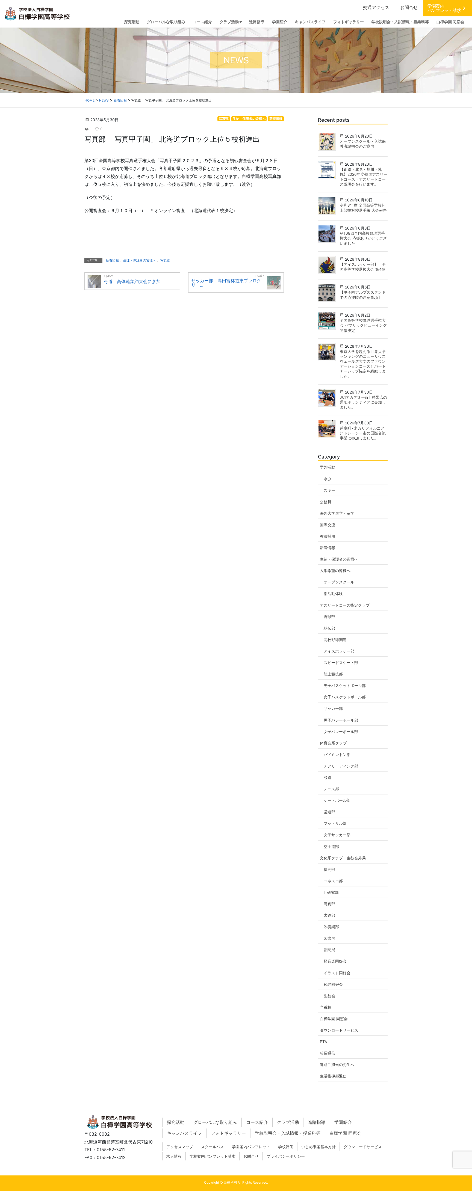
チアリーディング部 (341, 766)
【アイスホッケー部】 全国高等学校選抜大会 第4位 (363, 267)
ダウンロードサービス (339, 1030)
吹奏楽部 (331, 926)
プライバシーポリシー (286, 1156)
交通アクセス (376, 7)
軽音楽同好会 (335, 961)
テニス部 (331, 789)
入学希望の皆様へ (335, 570)
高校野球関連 (335, 639)
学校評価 (285, 1146)
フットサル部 (335, 823)
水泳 (327, 479)
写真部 (224, 119)
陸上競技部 (333, 674)
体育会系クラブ (333, 743)
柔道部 (329, 811)
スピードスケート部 (341, 662)
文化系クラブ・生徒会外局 (343, 858)
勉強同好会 (333, 984)
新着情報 (275, 119)
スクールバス (212, 1146)
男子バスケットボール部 (345, 685)
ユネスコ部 (333, 881)
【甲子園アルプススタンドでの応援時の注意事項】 (363, 294)
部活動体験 (333, 593)
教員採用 (327, 536)
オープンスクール (339, 582)
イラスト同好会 (337, 972)
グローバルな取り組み (215, 1122)
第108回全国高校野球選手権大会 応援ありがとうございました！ (363, 238)
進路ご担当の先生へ (337, 1064)
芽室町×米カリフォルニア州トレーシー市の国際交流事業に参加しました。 (363, 433)
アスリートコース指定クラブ (345, 605)
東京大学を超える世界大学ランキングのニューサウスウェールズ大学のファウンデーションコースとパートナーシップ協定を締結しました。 (363, 364)
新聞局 (329, 949)
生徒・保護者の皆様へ (249, 119)
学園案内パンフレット (251, 1146)
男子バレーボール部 (341, 720)
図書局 (329, 938)
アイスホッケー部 (339, 651)
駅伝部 (329, 628)
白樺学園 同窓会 (334, 1018)
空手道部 (331, 846)
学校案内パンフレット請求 (212, 1156)
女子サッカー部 (337, 834)
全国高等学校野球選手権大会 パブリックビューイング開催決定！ (363, 325)
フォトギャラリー (228, 1133)
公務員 (325, 501)
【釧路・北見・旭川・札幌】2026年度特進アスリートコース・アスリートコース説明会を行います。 (363, 177)
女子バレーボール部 (341, 731)
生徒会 (329, 995)
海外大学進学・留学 (337, 513)
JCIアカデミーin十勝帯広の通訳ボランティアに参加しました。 (363, 402)
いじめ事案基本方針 (318, 1146)
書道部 (329, 915)
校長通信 (327, 1053)
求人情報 (174, 1156)
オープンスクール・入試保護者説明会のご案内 (363, 143)
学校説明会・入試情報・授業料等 (287, 1133)
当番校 (325, 1007)
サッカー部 (333, 708)
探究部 (329, 869)
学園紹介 (343, 1122)
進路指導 (316, 1122)
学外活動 (327, 467)
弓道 (327, 777)
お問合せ (409, 7)
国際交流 (327, 524)
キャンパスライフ (184, 1133)
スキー (329, 490)
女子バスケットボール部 (345, 697)
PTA (323, 1041)
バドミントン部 (337, 754)
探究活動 (175, 1122)
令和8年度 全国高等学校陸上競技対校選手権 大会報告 (363, 207)
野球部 (329, 616)
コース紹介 (257, 1122)
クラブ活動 (288, 1122)
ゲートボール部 (337, 800)
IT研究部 (331, 892)
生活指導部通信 (333, 1076)
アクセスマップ (179, 1146)
